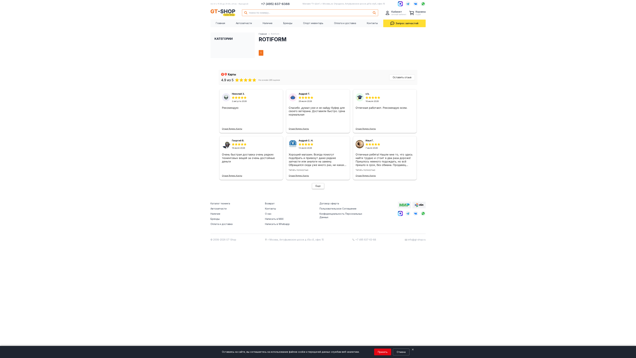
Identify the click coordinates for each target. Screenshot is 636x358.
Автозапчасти (244, 23)
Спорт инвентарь (313, 23)
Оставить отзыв (402, 77)
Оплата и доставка (345, 23)
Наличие (267, 23)
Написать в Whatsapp (277, 224)
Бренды (287, 23)
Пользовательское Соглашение (337, 208)
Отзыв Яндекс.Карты (232, 128)
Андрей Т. (304, 93)
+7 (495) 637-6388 (275, 4)
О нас (268, 213)
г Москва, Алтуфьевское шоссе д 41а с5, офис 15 (296, 239)
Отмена (401, 352)
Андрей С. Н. (306, 140)
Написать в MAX (274, 218)
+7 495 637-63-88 (365, 239)
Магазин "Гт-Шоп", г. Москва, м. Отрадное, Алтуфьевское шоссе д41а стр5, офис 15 (344, 3)
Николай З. (238, 93)
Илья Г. (370, 140)
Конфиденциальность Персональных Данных (340, 215)
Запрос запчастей (407, 23)
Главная (220, 23)
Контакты (372, 23)
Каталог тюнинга (220, 203)
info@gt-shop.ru (417, 239)
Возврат (270, 203)
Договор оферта (329, 203)
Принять (383, 352)
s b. (368, 93)
